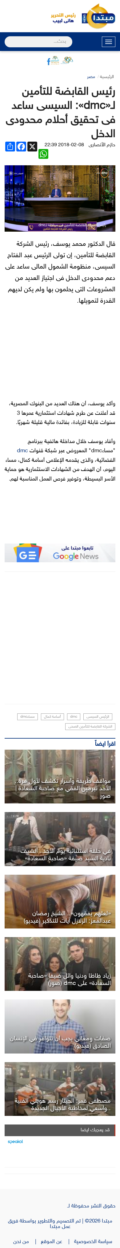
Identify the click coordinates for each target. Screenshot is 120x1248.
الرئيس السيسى (97, 717)
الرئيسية (107, 77)
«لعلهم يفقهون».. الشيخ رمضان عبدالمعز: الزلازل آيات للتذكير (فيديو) (67, 917)
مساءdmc (27, 717)
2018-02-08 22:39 (64, 145)
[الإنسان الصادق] (60, 1026)
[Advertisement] (60, 638)
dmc (22, 451)
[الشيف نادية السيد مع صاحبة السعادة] (60, 839)
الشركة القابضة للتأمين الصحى (90, 726)
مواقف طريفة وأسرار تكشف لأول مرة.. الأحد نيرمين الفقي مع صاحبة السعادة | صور (63, 789)
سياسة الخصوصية (94, 1242)
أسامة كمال (52, 717)
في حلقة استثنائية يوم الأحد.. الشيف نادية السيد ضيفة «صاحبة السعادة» (66, 855)
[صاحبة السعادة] (60, 964)
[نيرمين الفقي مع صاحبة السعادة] (60, 776)
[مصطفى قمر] (60, 1089)
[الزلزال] (60, 901)
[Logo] (60, 16)
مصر (91, 77)
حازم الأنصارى (102, 145)
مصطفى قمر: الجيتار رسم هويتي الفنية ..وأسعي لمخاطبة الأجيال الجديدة (63, 1104)
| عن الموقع (57, 1242)
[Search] (7, 38)
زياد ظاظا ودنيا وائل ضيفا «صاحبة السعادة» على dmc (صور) (69, 979)
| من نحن (27, 1242)
